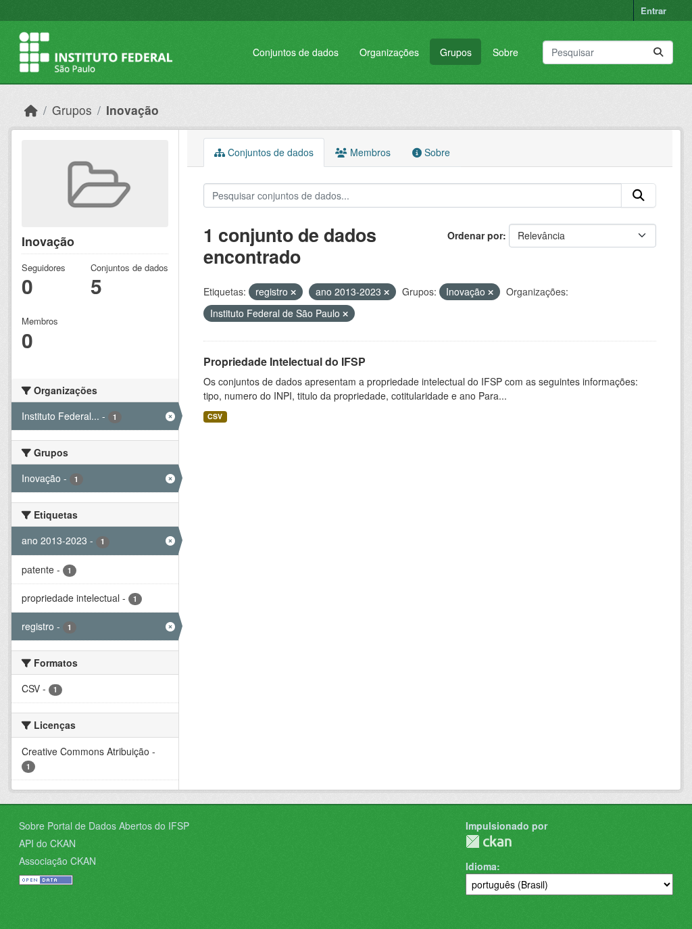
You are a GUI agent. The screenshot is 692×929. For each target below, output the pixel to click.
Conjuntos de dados (296, 52)
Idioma (481, 866)
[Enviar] (658, 52)
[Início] (31, 109)
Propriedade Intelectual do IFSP (284, 361)
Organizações (389, 52)
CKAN (489, 841)
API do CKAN (47, 843)
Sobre (505, 52)
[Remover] (293, 292)
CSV (214, 416)
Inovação (132, 109)
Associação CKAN (57, 860)
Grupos (456, 52)
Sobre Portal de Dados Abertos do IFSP (104, 825)
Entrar (653, 10)
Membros (369, 152)
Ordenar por (475, 235)
